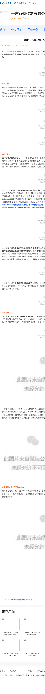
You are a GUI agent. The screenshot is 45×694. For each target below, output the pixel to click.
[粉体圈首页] (5, 3)
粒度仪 (11, 675)
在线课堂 (32, 3)
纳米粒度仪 (20, 675)
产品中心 (33, 29)
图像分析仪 (30, 675)
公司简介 (16, 29)
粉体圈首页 (21, 3)
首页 (2, 29)
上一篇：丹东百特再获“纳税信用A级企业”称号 (17, 600)
